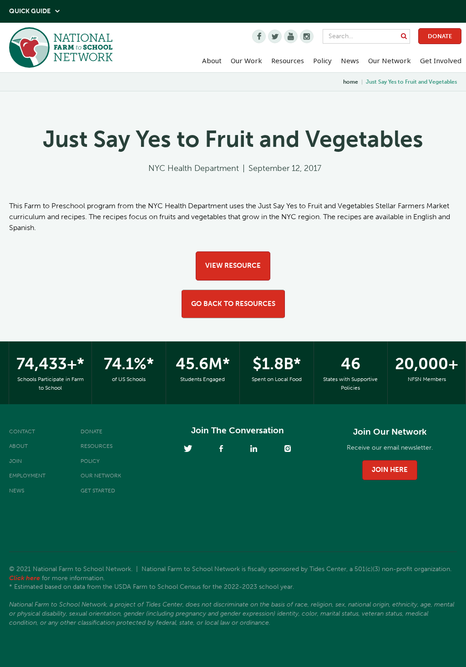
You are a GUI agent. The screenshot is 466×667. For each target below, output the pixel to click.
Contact (22, 431)
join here (390, 470)
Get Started (98, 490)
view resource (233, 265)
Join (15, 461)
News (16, 490)
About (18, 446)
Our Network (389, 60)
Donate (440, 36)
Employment (27, 475)
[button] (212, 61)
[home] (60, 49)
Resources (287, 60)
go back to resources (233, 304)
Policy (90, 461)
